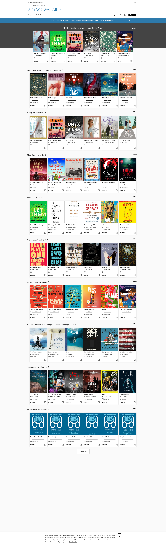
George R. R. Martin (126, 269)
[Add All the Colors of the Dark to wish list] (99, 106)
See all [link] (134, 28)
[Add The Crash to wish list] (81, 106)
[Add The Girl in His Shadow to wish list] (47, 61)
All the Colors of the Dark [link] (91, 98)
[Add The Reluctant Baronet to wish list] (117, 148)
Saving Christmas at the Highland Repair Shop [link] (55, 182)
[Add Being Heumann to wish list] (117, 360)
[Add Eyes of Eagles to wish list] (99, 402)
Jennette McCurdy (54, 100)
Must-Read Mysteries (36, 155)
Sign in (132, 15)
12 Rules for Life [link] (71, 225)
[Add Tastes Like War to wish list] (114, 61)
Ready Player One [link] (35, 267)
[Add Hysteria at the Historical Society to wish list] (117, 190)
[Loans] (125, 15)
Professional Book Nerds (37, 409)
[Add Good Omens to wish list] (117, 275)
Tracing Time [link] (34, 394)
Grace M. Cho (105, 55)
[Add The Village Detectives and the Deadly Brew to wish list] (99, 190)
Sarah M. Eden (35, 142)
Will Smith (106, 227)
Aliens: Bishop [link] (124, 394)
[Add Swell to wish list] (81, 360)
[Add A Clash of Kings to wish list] (135, 275)
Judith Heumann (108, 354)
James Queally (71, 185)
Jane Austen (35, 100)
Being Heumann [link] (107, 352)
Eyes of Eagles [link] (88, 394)
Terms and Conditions (75, 535)
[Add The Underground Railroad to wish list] (45, 318)
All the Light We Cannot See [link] (109, 98)
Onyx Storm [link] (87, 53)
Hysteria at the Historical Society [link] (109, 182)
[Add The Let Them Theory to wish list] (64, 61)
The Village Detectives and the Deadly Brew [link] (91, 182)
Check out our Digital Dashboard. (103, 20)
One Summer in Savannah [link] (124, 53)
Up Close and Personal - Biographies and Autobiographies (50, 324)
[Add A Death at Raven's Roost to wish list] (45, 190)
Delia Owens (125, 100)
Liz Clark (70, 354)
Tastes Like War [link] (105, 53)
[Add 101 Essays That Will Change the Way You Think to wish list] (63, 233)
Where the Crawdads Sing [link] (127, 98)
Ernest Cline (35, 269)
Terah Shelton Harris (124, 55)
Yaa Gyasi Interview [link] (90, 437)
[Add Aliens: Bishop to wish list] (135, 402)
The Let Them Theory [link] (57, 53)
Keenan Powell (71, 396)
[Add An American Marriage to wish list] (81, 318)
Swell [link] (67, 352)
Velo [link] (103, 394)
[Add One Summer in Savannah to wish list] (131, 61)
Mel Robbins (55, 55)
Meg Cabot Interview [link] (126, 437)
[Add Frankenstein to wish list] (99, 275)
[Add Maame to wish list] (117, 318)
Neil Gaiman (107, 269)
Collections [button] (40, 15)
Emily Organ (35, 185)
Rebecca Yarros (89, 55)
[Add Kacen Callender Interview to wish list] (45, 445)
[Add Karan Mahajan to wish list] (63, 445)
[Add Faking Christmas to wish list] (135, 148)
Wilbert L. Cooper (90, 354)
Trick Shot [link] (123, 182)
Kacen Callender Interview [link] (37, 437)
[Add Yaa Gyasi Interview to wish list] (99, 445)
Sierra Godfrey (72, 55)
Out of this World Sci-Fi (37, 240)
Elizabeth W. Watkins (109, 142)
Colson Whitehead (36, 312)
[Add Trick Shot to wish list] (135, 190)
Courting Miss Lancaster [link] (91, 140)
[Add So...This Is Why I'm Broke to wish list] (63, 402)
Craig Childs (35, 396)
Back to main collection (36, 2)
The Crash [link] (69, 98)
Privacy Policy (89, 535)
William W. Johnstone (91, 396)
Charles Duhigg (125, 227)
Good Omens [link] (106, 267)
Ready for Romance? (35, 112)
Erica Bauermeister (54, 354)
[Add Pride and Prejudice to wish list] (45, 106)
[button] (117, 15)
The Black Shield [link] (89, 352)
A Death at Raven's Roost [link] (37, 182)
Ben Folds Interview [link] (108, 437)
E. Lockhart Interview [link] (72, 437)
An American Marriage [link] (72, 310)
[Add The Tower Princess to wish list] (45, 360)
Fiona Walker (89, 185)
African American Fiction (37, 282)
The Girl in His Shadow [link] (40, 53)
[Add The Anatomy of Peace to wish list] (99, 233)
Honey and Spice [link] (89, 310)
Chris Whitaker (89, 100)
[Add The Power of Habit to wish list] (135, 233)
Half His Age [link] (52, 98)
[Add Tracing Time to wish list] (45, 402)
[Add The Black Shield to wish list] (99, 360)
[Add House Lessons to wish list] (63, 360)
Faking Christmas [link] (125, 140)
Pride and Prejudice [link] (36, 98)
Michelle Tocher (35, 354)
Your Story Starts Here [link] (126, 352)
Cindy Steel (124, 142)
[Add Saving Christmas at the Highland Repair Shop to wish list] (63, 190)
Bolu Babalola (89, 312)
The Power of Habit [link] (125, 225)
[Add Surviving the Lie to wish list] (81, 190)
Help (135, 2)
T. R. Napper (124, 396)
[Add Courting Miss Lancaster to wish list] (99, 148)
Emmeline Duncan (108, 185)
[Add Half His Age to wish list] (63, 106)
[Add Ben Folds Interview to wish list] (117, 445)
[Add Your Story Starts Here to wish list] (135, 360)
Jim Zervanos (125, 354)
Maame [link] (104, 310)
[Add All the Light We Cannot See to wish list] (117, 106)
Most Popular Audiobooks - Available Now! (44, 70)
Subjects (31, 15)
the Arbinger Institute (91, 227)
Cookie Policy (73, 542)
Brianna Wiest (53, 227)
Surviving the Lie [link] (71, 182)
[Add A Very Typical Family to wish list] (81, 61)
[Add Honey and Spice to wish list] (99, 318)
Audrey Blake (39, 55)
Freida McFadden (72, 100)
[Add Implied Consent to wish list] (81, 402)
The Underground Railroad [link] (37, 310)
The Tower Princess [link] (36, 352)
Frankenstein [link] (88, 267)
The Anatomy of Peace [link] (90, 225)
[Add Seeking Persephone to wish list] (45, 148)
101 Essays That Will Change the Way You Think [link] (55, 225)
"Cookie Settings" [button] (69, 540)
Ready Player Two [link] (53, 267)
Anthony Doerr (107, 100)
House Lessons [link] (52, 352)
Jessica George (107, 312)
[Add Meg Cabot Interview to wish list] (135, 445)
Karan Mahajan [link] (52, 437)
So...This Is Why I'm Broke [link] (55, 394)
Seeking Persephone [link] (36, 140)
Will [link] (103, 225)
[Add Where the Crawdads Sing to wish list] (135, 106)
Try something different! (37, 367)
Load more (83, 451)
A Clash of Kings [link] (125, 267)
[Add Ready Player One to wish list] (45, 275)
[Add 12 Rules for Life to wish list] (81, 233)
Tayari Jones (71, 312)
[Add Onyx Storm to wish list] (97, 61)
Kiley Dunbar (53, 185)
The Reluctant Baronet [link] (108, 140)
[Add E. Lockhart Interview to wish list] (81, 445)
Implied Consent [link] (71, 394)
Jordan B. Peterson (72, 227)
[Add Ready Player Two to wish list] (63, 275)
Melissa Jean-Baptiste (55, 396)
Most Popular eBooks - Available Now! (83, 27)
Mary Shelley (89, 269)
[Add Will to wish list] (117, 233)
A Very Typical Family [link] (74, 53)
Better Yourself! (33, 197)
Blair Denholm (125, 185)
